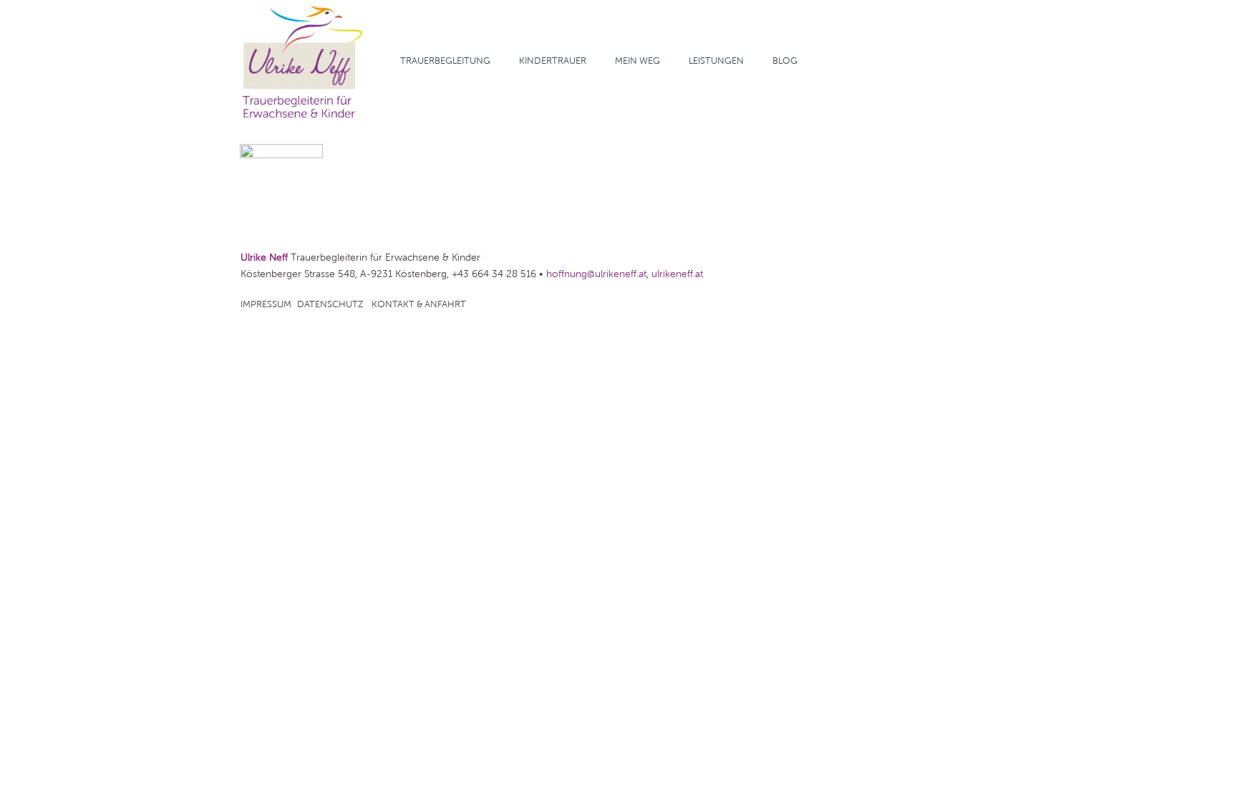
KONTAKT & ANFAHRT (419, 304)
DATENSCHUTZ (330, 304)
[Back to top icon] (1168, 771)
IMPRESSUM (266, 304)
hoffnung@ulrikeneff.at (596, 274)
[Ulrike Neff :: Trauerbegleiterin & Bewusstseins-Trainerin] (302, 61)
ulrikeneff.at (677, 274)
